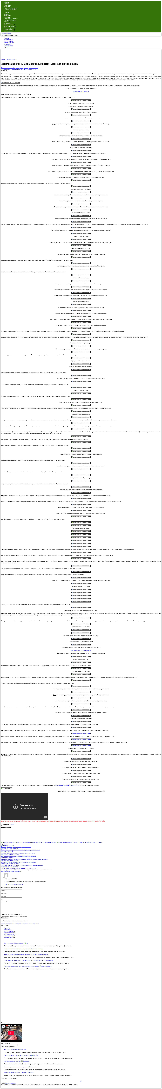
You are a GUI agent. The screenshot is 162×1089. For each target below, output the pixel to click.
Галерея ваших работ (10, 9)
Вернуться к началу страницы (30, 923)
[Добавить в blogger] (7, 842)
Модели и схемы (9, 26)
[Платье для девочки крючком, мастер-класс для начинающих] (10, 854)
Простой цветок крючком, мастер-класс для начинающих (20, 960)
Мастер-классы (8, 24)
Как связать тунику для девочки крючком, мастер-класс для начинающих (22, 865)
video (12, 824)
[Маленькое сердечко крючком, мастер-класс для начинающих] (45, 966)
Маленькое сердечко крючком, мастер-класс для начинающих (21, 966)
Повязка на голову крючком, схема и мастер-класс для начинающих (20, 850)
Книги (6, 21)
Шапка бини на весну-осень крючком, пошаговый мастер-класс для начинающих (24, 859)
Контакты (7, 6)
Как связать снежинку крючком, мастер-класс (17, 949)
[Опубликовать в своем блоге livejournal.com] (48, 842)
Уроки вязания (8, 31)
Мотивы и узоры (9, 28)
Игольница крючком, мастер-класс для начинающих (16, 847)
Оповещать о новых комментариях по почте (15, 921)
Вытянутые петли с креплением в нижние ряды (18, 1055)
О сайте (6, 3)
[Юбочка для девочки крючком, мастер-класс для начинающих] (9, 866)
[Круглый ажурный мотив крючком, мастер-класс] (40, 954)
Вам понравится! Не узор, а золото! (14, 943)
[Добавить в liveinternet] (64, 842)
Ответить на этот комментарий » (13, 884)
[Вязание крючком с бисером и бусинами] (31, 1072)
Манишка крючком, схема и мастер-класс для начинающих (18, 853)
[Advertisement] (31, 55)
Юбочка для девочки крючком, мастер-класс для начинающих (18, 868)
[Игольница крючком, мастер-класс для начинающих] (7, 845)
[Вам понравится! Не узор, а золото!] (26, 943)
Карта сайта (7, 5)
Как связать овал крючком (11, 1049)
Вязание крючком (6, 33)
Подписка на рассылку (10, 8)
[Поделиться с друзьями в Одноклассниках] (26, 842)
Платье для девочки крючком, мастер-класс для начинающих (18, 856)
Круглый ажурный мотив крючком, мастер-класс (18, 954)
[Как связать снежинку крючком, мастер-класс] (37, 949)
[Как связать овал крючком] (22, 1049)
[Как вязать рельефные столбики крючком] (32, 1067)
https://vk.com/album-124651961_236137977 (67, 785)
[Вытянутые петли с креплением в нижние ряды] (35, 1055)
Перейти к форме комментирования (11, 871)
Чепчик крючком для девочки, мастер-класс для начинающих (18, 69)
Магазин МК (7, 23)
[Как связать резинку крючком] (25, 1061)
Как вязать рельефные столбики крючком (16, 1067)
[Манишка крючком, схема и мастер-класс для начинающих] (7, 851)
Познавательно (8, 29)
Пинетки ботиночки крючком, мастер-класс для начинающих (18, 862)
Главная (6, 2)
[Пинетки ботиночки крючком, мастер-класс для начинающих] (10, 860)
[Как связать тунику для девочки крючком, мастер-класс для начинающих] (10, 863)
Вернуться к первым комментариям (11, 923)
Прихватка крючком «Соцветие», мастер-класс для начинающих (19, 68)
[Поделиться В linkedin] (95, 842)
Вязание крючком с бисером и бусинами (15, 1072)
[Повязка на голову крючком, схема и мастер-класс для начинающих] (9, 848)
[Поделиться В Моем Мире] (79, 842)
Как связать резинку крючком (12, 1061)
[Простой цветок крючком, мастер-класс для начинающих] (45, 960)
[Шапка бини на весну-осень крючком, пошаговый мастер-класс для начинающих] (7, 857)
